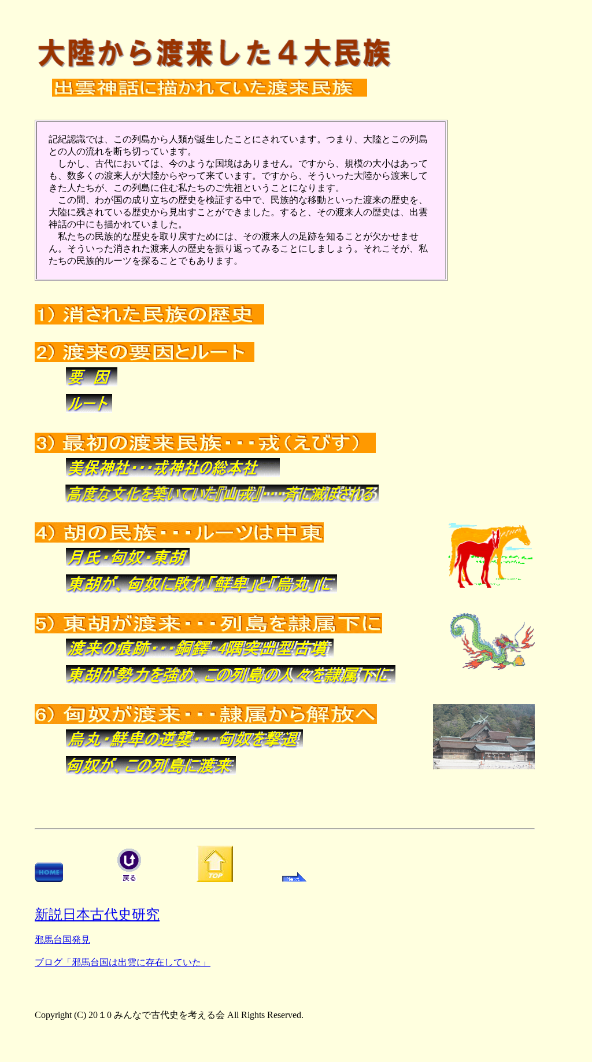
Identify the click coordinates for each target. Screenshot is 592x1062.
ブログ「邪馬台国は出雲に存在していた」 (122, 962)
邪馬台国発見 (62, 940)
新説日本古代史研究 (97, 914)
